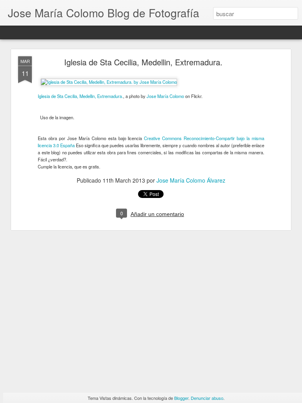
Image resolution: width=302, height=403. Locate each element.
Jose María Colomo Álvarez (191, 180)
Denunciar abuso (207, 398)
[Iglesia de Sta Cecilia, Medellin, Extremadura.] (109, 82)
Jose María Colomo (165, 96)
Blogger (181, 398)
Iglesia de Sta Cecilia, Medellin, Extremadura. (143, 62)
